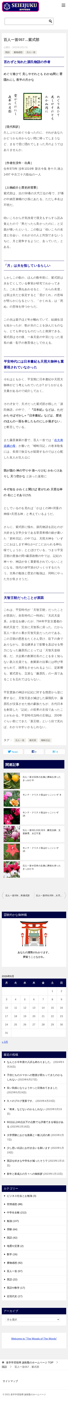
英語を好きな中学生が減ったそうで (27, 1160)
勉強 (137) (13, 1221)
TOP (29, 1362)
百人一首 (31, 52)
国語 (7, 52)
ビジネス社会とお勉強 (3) (21, 1195)
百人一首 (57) (14, 1271)
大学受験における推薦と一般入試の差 (28, 1135)
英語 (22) (12, 1279)
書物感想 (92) (14, 1262)
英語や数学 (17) (16, 1287)
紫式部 (32, 740)
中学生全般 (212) (16, 1212)
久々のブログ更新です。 (21, 1100)
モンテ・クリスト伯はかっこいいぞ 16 (41, 814)
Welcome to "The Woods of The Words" (34, 1338)
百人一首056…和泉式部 (17, 895)
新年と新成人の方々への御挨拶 (24, 1173)
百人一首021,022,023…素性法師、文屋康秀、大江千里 (42, 832)
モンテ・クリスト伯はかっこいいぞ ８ (42, 794)
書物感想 (18, 52)
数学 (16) (12, 1254)
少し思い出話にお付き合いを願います (28, 1147)
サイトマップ (10, 1381)
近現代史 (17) (14, 1296)
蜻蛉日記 (45, 740)
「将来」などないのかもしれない (26, 1109)
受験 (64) (12, 1229)
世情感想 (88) (14, 1204)
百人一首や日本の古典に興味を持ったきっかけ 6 (42, 867)
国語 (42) (12, 1237)
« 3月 (5, 1041)
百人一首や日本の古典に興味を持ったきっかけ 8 (42, 779)
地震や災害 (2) (15, 1246)
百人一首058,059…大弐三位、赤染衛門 (51, 895)
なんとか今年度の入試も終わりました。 (30, 1062)
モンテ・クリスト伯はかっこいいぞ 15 (41, 849)
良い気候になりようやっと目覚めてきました (32, 1087)
